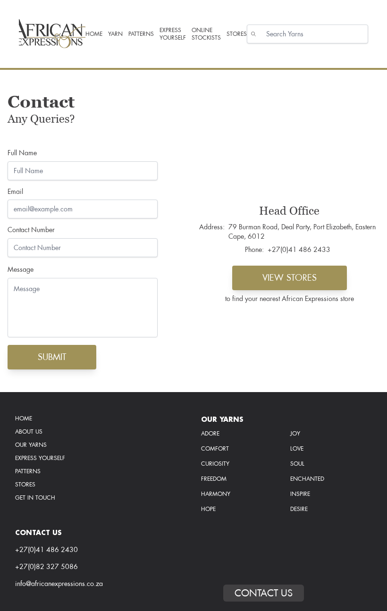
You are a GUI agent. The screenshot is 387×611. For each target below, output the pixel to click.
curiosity (215, 464)
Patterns (28, 471)
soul (297, 464)
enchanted (307, 479)
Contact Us (264, 593)
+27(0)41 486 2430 (46, 549)
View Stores (289, 277)
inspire (300, 494)
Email (15, 192)
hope (208, 509)
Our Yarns (31, 445)
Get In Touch (35, 498)
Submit (52, 357)
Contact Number (31, 230)
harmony (215, 494)
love (296, 448)
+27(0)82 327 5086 (46, 566)
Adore (210, 433)
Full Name (22, 153)
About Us (28, 431)
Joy (295, 433)
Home (23, 418)
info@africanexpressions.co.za (59, 583)
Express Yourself (40, 458)
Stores (25, 484)
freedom (214, 479)
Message (21, 269)
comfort (215, 448)
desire (299, 509)
